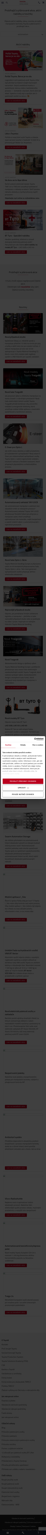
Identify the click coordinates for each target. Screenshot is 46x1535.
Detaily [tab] (23, 745)
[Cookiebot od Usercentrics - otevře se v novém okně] (34, 739)
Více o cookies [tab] (37, 745)
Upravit (22, 788)
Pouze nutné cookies (23, 794)
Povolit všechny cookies (23, 781)
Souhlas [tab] (8, 745)
